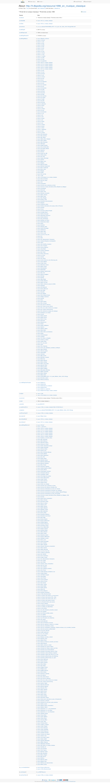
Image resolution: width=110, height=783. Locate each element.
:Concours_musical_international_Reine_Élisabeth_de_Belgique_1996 (53, 495)
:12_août (40, 43)
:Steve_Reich (41, 330)
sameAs (21, 404)
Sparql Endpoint (88, 1)
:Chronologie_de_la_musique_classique (47, 177)
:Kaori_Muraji (41, 582)
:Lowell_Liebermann (43, 632)
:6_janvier (40, 126)
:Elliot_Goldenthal (42, 511)
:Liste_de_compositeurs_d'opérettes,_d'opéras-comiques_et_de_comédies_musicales (56, 627)
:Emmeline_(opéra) (42, 378)
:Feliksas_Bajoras (42, 522)
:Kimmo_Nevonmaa (42, 253)
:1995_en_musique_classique (45, 23)
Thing (27, 8)
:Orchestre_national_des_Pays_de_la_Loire (47, 654)
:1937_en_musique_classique (45, 68)
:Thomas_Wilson (42, 719)
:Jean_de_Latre (42, 565)
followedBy (22, 20)
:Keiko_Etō (41, 589)
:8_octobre (41, 132)
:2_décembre (41, 104)
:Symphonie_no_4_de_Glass (44, 710)
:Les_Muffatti (41, 614)
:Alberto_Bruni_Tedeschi (43, 139)
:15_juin (40, 49)
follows (21, 23)
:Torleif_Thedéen (42, 726)
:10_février (41, 40)
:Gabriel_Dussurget (42, 213)
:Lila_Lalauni (41, 258)
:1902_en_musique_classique (45, 62)
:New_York (41, 272)
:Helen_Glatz (41, 231)
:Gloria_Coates (42, 533)
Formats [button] (40, 1)
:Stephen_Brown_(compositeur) (45, 705)
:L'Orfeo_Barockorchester (44, 594)
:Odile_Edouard (42, 643)
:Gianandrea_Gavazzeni (43, 215)
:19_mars (40, 72)
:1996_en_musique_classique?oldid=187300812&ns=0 (50, 407)
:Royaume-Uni (41, 322)
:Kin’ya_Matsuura (42, 590)
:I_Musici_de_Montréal (43, 552)
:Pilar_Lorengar (42, 303)
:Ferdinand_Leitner (42, 204)
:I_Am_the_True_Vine (43, 234)
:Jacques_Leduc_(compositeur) (45, 563)
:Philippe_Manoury (42, 670)
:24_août (40, 83)
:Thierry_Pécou (42, 718)
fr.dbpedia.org (57, 8)
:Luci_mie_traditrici (42, 633)
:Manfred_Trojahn (42, 751)
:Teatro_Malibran (42, 716)
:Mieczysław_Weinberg (43, 370)
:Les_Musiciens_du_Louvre (44, 616)
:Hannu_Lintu (41, 539)
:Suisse (40, 333)
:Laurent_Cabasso (42, 603)
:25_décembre (41, 88)
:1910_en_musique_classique (45, 64)
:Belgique (40, 162)
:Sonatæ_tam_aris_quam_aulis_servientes (47, 702)
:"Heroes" (40, 425)
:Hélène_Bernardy (42, 549)
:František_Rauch (42, 212)
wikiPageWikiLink (23, 38)
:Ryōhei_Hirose (42, 691)
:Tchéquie (40, 336)
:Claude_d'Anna (42, 482)
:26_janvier (41, 92)
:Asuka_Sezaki (41, 458)
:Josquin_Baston (42, 573)
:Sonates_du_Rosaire (43, 700)
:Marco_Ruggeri (42, 754)
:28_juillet (40, 100)
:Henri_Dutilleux (42, 543)
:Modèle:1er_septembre (43, 389)
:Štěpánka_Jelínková (43, 38)
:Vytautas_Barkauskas (43, 740)
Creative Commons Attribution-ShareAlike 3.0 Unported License (65, 781)
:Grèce (40, 223)
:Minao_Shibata (42, 373)
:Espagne (40, 202)
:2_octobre (41, 108)
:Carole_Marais (42, 469)
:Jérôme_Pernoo (42, 581)
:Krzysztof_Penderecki (43, 592)
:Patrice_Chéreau (42, 662)
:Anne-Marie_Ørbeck (43, 148)
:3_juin (40, 115)
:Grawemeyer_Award (43, 221)
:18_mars (40, 59)
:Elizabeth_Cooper (42, 509)
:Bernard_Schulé (42, 164)
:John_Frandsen (42, 245)
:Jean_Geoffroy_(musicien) (44, 244)
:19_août (40, 70)
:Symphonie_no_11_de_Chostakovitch (46, 708)
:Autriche (40, 159)
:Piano (40, 299)
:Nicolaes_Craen (42, 638)
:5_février (40, 121)
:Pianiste (40, 298)
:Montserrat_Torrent (43, 264)
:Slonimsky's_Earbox (43, 697)
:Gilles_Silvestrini (42, 531)
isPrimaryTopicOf (23, 413)
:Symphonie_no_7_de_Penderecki (45, 711)
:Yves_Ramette (42, 748)
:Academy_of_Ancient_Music (44, 437)
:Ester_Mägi (41, 517)
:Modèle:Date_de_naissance (44, 385)
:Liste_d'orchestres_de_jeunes (45, 622)
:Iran (39, 236)
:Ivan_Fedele (41, 560)
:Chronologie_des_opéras (44, 476)
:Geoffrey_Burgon (42, 530)
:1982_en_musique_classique (45, 436)
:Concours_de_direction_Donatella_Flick (47, 487)
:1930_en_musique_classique (45, 67)
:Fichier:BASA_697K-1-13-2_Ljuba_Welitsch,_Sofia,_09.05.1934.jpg (52, 376)
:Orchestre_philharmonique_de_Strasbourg (47, 656)
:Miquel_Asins (41, 374)
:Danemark (41, 190)
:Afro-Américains (42, 134)
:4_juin (40, 119)
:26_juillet (40, 94)
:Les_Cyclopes (41, 611)
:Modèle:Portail (42, 387)
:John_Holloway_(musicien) (44, 568)
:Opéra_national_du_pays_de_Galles (46, 284)
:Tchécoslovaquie (42, 335)
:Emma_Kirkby (41, 512)
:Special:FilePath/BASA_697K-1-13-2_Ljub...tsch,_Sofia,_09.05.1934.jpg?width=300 (56, 26)
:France (40, 209)
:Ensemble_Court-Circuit (43, 515)
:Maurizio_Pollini (42, 365)
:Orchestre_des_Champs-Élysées (45, 649)
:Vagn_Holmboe (42, 349)
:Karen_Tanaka (42, 584)
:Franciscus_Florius (42, 525)
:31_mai (40, 113)
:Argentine (41, 150)
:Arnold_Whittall (42, 453)
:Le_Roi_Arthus (42, 608)
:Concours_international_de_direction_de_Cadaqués (49, 490)
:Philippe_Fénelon (42, 667)
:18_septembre (42, 61)
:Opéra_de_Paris (42, 282)
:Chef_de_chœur (42, 180)
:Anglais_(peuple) (42, 145)
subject (21, 393)
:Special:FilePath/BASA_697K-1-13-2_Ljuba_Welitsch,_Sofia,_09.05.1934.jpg (55, 410)
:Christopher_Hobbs (43, 474)
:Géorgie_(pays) (42, 226)
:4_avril (40, 116)
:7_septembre (41, 129)
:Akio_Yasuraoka (42, 439)
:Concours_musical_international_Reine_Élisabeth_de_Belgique (51, 186)
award (22, 416)
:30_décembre (41, 111)
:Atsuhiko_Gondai (42, 460)
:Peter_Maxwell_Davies (43, 295)
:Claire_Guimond (42, 480)
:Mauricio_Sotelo (42, 759)
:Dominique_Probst (42, 501)
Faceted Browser (78, 1)
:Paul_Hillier (41, 290)
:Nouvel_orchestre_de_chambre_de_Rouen (47, 641)
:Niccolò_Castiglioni (42, 274)
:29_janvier (41, 102)
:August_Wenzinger (42, 158)
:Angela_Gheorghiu (42, 447)
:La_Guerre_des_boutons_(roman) (46, 600)
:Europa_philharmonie (43, 520)
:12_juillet (40, 45)
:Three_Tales (41, 721)
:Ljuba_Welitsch (42, 261)
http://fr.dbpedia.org (42, 8)
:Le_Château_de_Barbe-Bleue (45, 606)
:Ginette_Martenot (42, 217)
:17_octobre (41, 56)
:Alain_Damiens (42, 135)
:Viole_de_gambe (42, 350)
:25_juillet (40, 89)
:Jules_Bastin (41, 249)
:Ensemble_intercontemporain (45, 201)
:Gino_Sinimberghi (42, 218)
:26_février (41, 91)
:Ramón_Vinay (41, 319)
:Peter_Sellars (41, 664)
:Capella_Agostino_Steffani (44, 468)
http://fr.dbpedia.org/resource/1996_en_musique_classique (55, 5)
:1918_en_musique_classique (45, 433)
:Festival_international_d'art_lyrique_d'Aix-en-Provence (50, 205)
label (21, 401)
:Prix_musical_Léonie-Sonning (45, 309)
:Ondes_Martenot (42, 280)
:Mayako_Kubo (42, 761)
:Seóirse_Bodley (42, 696)
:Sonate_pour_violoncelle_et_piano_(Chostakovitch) (49, 699)
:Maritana (40, 758)
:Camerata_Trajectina (43, 466)
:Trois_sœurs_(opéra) (43, 737)
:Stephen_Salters (42, 328)
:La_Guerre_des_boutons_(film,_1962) (46, 597)
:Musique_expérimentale (43, 271)
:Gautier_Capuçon (42, 528)
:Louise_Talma (41, 263)
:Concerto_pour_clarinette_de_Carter (46, 185)
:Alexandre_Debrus (42, 442)
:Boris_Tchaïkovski (42, 167)
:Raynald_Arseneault (43, 684)
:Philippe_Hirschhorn (43, 296)
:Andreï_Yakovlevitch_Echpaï (44, 445)
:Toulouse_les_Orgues (43, 734)
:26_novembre (41, 96)
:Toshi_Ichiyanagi (42, 727)
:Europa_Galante (42, 519)
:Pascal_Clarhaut (42, 660)
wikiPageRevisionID (23, 35)
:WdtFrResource (41, 772)
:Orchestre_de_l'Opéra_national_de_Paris (47, 648)
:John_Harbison (42, 566)
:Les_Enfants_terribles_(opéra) (45, 613)
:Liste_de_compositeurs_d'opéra (45, 625)
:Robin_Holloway (42, 689)
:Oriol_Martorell (42, 287)
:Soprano (40, 327)
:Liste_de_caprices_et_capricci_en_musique (47, 624)
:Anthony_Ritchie (42, 449)
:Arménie (40, 151)
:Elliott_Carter (41, 196)
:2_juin (40, 107)
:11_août (40, 41)
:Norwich (40, 277)
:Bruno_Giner (41, 169)
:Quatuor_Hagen (42, 683)
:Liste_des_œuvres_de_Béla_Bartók (46, 629)
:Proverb (40, 314)
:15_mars (40, 51)
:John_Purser (41, 570)
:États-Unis (41, 358)
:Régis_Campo (41, 416)
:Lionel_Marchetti (42, 621)
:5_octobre (41, 124)
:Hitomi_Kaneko (42, 547)
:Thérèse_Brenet (42, 723)
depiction (21, 410)
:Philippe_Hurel (42, 668)
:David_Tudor (41, 191)
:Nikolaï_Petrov (42, 640)
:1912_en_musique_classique (45, 65)
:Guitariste (41, 225)
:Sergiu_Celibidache (43, 325)
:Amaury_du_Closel (42, 444)
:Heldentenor (41, 229)
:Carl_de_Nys (41, 174)
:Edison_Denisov (42, 194)
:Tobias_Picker (41, 341)
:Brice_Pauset (41, 464)
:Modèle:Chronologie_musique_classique (47, 390)
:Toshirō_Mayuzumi (42, 731)
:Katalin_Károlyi (42, 587)
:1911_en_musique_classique (45, 431)
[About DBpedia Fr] (22, 1)
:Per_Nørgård (41, 293)
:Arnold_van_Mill (42, 153)
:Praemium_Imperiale (43, 673)
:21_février (41, 76)
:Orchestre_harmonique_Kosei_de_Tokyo (47, 651)
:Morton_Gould (42, 266)
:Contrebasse (41, 188)
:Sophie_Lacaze (42, 703)
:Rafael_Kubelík (42, 315)
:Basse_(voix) (41, 161)
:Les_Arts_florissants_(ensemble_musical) (47, 609)
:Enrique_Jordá (42, 199)
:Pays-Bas (41, 292)
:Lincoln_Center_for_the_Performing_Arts (47, 260)
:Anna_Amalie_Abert (43, 147)
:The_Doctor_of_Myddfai (43, 338)
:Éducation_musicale (43, 357)
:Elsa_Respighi (41, 198)
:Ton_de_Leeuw (42, 343)
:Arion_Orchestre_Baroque (44, 452)
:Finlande (40, 207)
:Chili (39, 182)
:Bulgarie (40, 170)
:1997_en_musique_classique (45, 20)
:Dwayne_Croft (41, 504)
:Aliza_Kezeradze (42, 142)
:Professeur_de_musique (44, 312)
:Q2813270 (40, 404)
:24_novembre (41, 84)
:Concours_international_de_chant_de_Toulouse (48, 488)
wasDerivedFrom (23, 407)
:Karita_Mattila (41, 586)
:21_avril (40, 75)
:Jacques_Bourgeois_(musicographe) (46, 241)
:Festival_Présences (43, 523)
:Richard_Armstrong (43, 379)
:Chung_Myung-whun (43, 477)
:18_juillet (40, 57)
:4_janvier (40, 118)
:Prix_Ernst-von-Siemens (43, 304)
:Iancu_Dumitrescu (42, 555)
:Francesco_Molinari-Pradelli (44, 210)
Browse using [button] (32, 1)
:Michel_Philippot (42, 368)
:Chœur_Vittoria (42, 479)
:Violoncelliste (41, 352)
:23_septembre (42, 81)
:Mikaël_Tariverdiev (42, 371)
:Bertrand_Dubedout (43, 463)
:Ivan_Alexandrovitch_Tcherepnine (45, 239)
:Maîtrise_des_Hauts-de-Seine (45, 762)
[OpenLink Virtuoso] (44, 779)
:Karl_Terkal (41, 252)
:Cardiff (40, 172)
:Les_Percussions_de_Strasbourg (45, 617)
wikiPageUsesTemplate (25, 382)
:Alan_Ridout (41, 137)
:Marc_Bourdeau (42, 753)
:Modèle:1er (41, 382)
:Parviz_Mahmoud (42, 288)
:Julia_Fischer (41, 578)
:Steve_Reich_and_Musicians (44, 331)
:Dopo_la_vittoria (42, 503)
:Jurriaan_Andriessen (43, 250)
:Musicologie (41, 269)
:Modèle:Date (41, 384)
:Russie (40, 323)
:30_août (40, 110)
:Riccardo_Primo (42, 688)
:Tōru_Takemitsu (42, 346)
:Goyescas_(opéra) (42, 535)
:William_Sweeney (42, 742)
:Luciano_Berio (42, 635)
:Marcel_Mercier (42, 360)
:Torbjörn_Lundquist (43, 724)
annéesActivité (24, 767)
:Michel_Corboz (42, 764)
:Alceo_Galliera (42, 140)
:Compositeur (41, 183)
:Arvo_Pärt (41, 156)
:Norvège (40, 276)
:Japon (40, 242)
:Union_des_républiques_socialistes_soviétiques (48, 347)
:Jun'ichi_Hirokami (42, 579)
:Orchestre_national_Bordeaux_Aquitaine (47, 652)
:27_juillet (40, 99)
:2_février (40, 105)
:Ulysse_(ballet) (42, 739)
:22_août (40, 78)
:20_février (41, 73)
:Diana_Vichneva (42, 500)
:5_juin (40, 123)
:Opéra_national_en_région (44, 645)
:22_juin (40, 80)
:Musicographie (42, 268)
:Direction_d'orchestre (43, 193)
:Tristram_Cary (41, 735)
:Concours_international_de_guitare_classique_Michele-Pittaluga (52, 492)
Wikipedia (46, 781)
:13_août (40, 46)
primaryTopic (23, 775)
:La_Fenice (41, 255)
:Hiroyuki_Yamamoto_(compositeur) (46, 546)
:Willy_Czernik (41, 355)
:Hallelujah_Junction (43, 538)
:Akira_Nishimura (42, 441)
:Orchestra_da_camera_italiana (45, 646)
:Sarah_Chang (41, 694)
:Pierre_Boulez (41, 301)
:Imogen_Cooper (42, 557)
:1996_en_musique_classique (45, 413)
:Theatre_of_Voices (42, 339)
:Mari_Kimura (41, 756)
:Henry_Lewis (41, 233)
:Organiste (41, 285)
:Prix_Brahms (41, 675)
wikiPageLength (23, 32)
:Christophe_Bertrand (43, 472)
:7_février (40, 127)
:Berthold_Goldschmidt (43, 166)
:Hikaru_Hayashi (42, 544)
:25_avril (40, 86)
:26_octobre (41, 97)
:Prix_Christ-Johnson (43, 676)
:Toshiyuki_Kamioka (43, 732)
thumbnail (22, 26)
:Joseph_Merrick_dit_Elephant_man (46, 571)
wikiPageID (22, 29)
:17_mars (40, 54)
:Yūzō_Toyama (42, 750)
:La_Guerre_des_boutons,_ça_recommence (47, 595)
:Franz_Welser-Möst (43, 527)
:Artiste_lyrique (41, 155)
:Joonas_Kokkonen (42, 247)
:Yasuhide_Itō (41, 747)
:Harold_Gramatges (42, 228)
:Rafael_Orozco (42, 317)
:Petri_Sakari (41, 665)
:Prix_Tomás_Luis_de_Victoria (45, 306)
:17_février (41, 53)
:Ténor (40, 344)
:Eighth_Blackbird (42, 508)
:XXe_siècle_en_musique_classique (46, 745)
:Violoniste (41, 354)
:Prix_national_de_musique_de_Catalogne (47, 311)
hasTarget (22, 772)
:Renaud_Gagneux (42, 686)
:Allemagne (41, 143)
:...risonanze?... (42, 426)
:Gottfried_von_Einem (43, 220)
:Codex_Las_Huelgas (43, 484)
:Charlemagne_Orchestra (44, 471)
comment (21, 398)
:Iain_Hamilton (41, 554)
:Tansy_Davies (41, 715)
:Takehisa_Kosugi (42, 713)
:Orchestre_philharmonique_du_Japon (46, 657)
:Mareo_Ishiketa (42, 362)
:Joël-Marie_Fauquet (43, 574)
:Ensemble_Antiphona (43, 514)
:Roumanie (41, 320)
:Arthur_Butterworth (42, 455)
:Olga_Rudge (41, 279)
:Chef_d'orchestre (42, 178)
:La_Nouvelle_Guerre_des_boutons (46, 602)
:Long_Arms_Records (43, 630)
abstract (21, 17)
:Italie (40, 237)
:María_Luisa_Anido (43, 363)
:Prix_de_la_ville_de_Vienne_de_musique (47, 307)
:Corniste (40, 496)
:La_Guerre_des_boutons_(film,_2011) (46, 598)
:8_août (40, 131)
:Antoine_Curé (41, 450)
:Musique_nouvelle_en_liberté (45, 637)
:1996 (40, 175)
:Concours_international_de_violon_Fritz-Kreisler (48, 493)
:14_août (40, 48)
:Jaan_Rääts (41, 562)
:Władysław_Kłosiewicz (43, 743)
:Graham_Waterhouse (43, 536)
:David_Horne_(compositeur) (44, 498)
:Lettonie (40, 256)
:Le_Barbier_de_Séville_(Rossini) (45, 605)
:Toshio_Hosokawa (42, 729)
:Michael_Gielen (42, 366)
